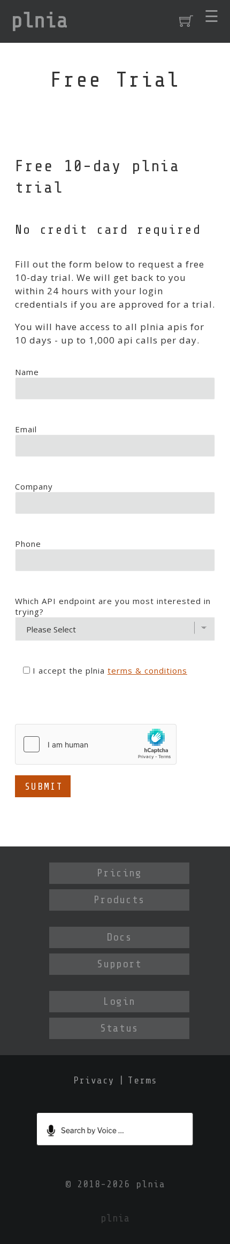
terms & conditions (147, 670)
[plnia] (40, 21)
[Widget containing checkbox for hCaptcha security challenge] (96, 744)
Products (119, 900)
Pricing (119, 873)
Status (119, 1028)
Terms (142, 1080)
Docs (119, 937)
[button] (211, 16)
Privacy (93, 1080)
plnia (150, 1184)
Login (119, 1001)
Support (119, 964)
